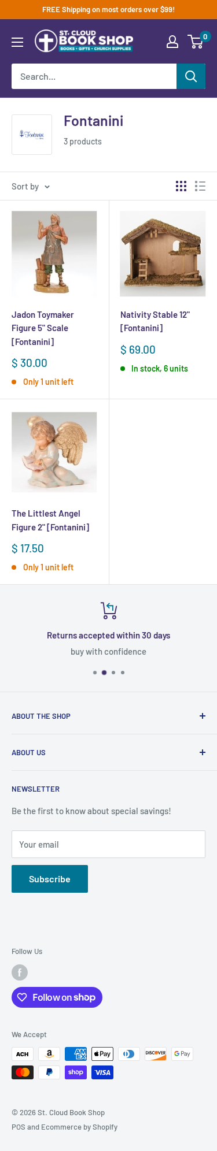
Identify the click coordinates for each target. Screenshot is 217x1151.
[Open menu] (17, 42)
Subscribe (50, 878)
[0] (196, 42)
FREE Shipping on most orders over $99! (108, 9)
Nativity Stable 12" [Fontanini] (155, 321)
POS (18, 1126)
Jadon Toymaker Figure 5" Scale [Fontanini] (43, 328)
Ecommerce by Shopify (79, 1126)
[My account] (172, 41)
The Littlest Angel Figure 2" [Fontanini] (50, 520)
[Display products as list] (200, 186)
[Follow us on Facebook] (20, 972)
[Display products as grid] (181, 186)
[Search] (190, 76)
